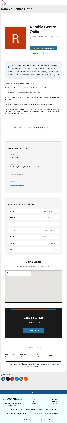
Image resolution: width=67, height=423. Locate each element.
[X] (8, 379)
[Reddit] (26, 379)
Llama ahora (33, 330)
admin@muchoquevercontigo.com (52, 413)
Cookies (55, 403)
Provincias (33, 403)
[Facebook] (3, 379)
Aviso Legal (55, 399)
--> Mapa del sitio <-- (12, 405)
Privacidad (54, 401)
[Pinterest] (12, 379)
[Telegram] (17, 379)
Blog (34, 401)
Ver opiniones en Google (38, 53)
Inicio (33, 399)
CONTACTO (53, 409)
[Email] (21, 379)
